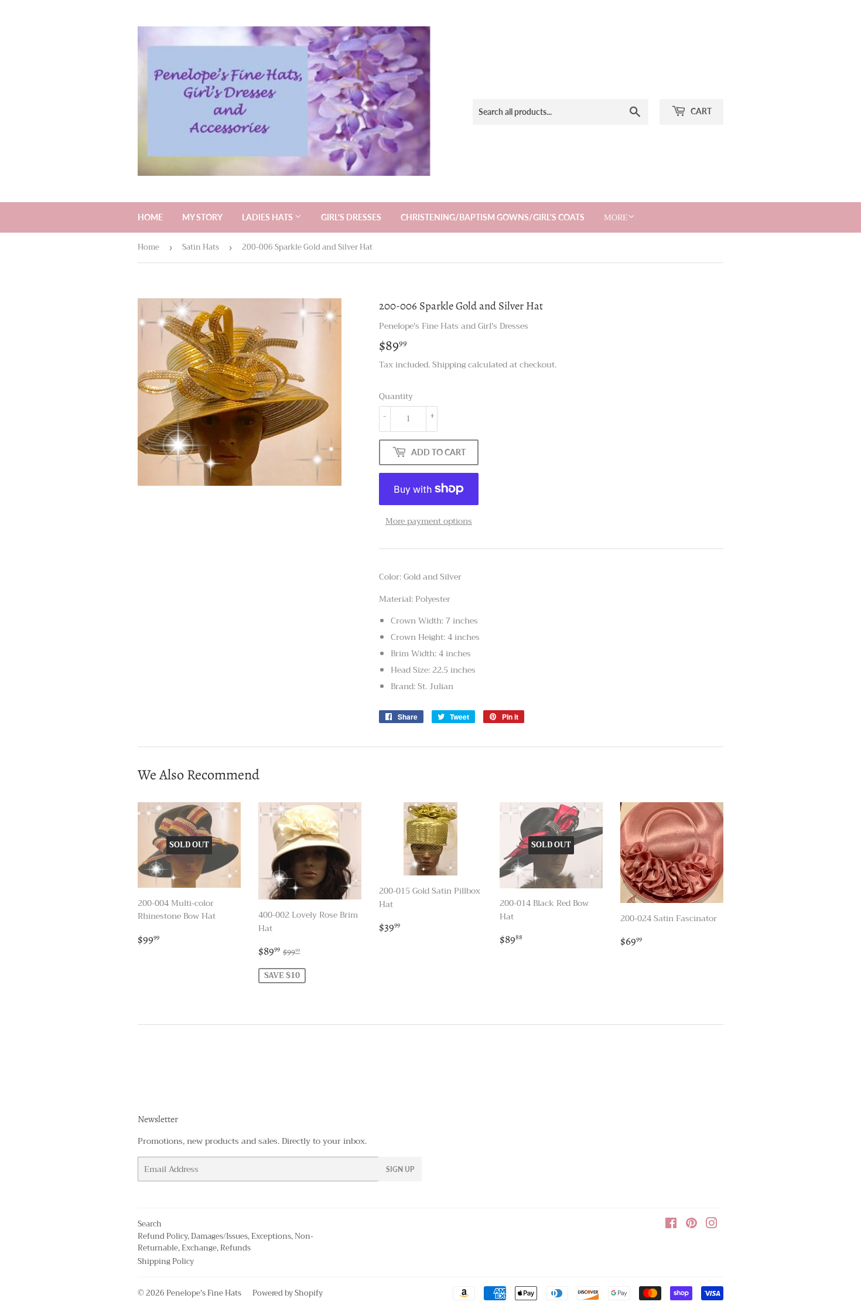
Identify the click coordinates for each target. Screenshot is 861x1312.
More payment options (428, 520)
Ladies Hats (268, 217)
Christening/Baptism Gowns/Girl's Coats (493, 217)
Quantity (396, 396)
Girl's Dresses (351, 217)
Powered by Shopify (287, 1293)
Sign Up (400, 1169)
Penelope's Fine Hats (203, 1293)
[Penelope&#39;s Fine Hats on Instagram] (712, 1225)
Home (150, 217)
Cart (700, 111)
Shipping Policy (166, 1261)
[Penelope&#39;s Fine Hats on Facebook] (671, 1225)
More (616, 217)
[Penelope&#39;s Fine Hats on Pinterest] (691, 1225)
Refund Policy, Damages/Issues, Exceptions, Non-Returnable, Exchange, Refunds (225, 1242)
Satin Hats (200, 247)
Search (150, 1224)
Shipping (449, 364)
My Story (202, 217)
